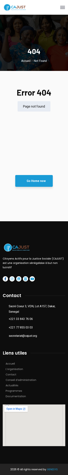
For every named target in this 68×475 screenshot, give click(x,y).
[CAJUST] (14, 7)
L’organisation (14, 369)
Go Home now (36, 181)
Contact (11, 374)
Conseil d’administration (21, 380)
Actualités (12, 385)
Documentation (16, 396)
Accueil (25, 61)
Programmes (14, 391)
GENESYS (52, 469)
